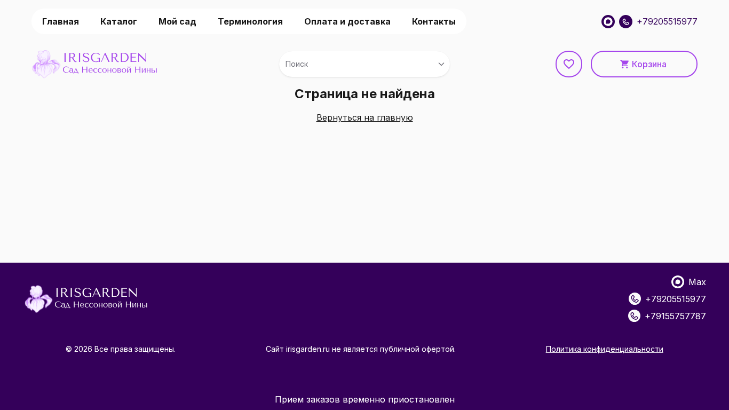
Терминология (250, 21)
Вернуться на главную (364, 117)
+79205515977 (667, 21)
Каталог (118, 21)
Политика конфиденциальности (604, 348)
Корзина (649, 64)
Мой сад (177, 21)
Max (697, 282)
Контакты (434, 21)
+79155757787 (675, 316)
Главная (60, 21)
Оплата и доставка (347, 21)
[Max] (608, 21)
